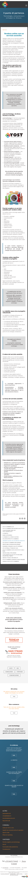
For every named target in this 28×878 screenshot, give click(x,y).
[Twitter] (24, 518)
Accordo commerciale (5, 873)
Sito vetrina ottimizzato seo (10, 548)
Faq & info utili (6, 820)
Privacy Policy (20, 873)
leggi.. (14, 755)
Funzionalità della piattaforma (10, 846)
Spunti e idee (6, 832)
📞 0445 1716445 (14, 651)
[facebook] (20, 518)
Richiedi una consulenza (14, 640)
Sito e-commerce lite (8, 526)
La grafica (5, 533)
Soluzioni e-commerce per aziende (12, 542)
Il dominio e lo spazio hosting (11, 537)
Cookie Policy (13, 873)
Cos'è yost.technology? (14, 748)
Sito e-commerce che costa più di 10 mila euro (13, 550)
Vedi (14, 696)
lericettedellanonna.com (9, 818)
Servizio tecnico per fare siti (10, 557)
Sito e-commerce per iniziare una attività (13, 528)
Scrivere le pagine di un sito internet (12, 546)
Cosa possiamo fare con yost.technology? (9, 531)
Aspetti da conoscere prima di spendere (13, 830)
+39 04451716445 (11, 861)
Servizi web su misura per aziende (11, 544)
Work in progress (7, 535)
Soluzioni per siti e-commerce (11, 538)
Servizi (4, 29)
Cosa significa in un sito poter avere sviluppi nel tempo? (12, 555)
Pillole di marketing (7, 835)
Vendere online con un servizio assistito (14, 540)
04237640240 (5, 867)
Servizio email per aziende (9, 552)
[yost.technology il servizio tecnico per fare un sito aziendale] (25, 877)
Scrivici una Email (16, 653)
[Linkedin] (22, 518)
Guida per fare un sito (8, 827)
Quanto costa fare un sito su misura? (14, 786)
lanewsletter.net (7, 813)
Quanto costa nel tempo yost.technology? (14, 772)
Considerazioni (6, 849)
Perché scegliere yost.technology (11, 842)
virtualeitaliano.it (7, 816)
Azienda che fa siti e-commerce (11, 561)
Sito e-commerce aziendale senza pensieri (14, 559)
